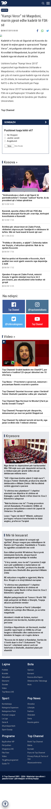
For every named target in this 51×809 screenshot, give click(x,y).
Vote (9, 146)
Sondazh (10, 122)
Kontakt (30, 749)
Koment (30, 673)
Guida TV (5, 764)
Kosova (4, 10)
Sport (5, 698)
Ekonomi (5, 681)
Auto (29, 684)
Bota (30, 664)
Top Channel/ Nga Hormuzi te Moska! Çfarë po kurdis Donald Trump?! (25, 402)
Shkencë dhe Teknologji (37, 681)
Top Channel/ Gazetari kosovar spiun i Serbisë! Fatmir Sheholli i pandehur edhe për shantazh (25, 392)
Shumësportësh (8, 726)
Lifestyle (31, 708)
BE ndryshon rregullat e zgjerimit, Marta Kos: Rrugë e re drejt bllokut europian (24, 578)
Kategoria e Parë (9, 711)
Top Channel (13, 309)
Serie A (5, 722)
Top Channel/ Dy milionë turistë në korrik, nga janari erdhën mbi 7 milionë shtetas (24, 421)
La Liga (5, 719)
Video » (9, 337)
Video (4, 688)
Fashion (30, 711)
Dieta (29, 719)
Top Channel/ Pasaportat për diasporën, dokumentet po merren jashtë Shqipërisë (22, 411)
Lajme (6, 664)
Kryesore (12, 436)
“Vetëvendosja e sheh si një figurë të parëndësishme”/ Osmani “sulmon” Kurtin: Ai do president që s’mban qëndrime (25, 199)
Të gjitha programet (10, 760)
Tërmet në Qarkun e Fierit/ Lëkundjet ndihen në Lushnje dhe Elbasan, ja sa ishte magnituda (24, 610)
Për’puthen (6, 745)
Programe (8, 736)
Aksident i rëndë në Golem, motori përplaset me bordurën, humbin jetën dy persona (23, 620)
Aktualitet (6, 677)
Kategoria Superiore (10, 708)
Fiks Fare (5, 753)
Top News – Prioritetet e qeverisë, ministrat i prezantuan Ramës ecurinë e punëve (24, 383)
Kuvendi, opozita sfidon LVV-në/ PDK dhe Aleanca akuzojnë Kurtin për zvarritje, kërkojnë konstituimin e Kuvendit (25, 215)
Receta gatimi (33, 722)
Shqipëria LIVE (8, 749)
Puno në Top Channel (36, 753)
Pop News (34, 698)
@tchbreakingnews (13, 324)
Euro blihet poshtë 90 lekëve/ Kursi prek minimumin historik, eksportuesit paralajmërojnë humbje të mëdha (24, 555)
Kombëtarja (7, 704)
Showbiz (31, 704)
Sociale (5, 684)
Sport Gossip (7, 730)
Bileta (29, 745)
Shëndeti (31, 715)
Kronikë (5, 673)
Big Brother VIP (8, 742)
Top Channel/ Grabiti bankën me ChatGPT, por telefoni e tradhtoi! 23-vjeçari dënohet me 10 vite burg (24, 372)
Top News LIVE (8, 692)
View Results (19, 146)
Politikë (5, 670)
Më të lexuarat (17, 535)
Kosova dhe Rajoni (34, 677)
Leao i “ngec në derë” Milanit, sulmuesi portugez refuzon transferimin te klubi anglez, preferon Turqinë (23, 518)
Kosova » (11, 162)
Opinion (30, 670)
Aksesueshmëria (34, 763)
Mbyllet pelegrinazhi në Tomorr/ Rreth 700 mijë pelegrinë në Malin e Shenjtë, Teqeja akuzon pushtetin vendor (25, 600)
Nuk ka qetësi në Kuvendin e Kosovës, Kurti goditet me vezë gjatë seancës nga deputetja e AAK (24, 263)
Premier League (8, 715)
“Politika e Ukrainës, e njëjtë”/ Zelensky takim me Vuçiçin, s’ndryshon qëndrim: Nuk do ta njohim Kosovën (25, 247)
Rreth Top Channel (35, 742)
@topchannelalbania (37, 309)
